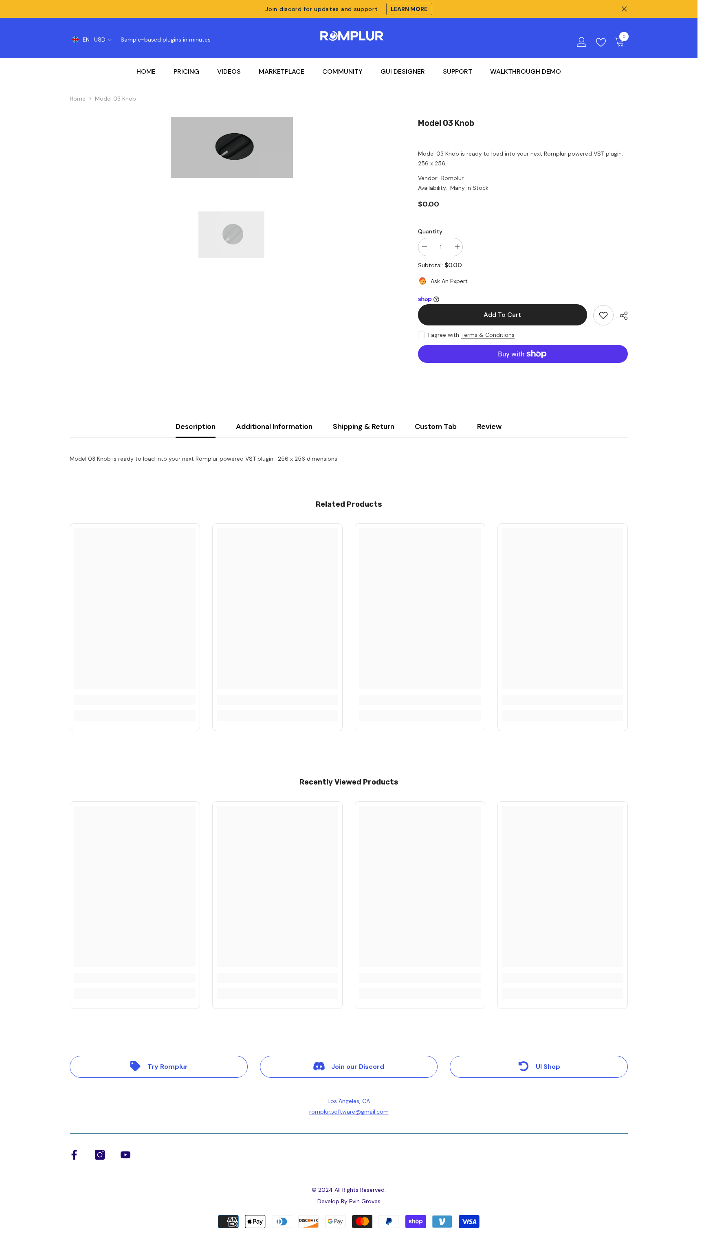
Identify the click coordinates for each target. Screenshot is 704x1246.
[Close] (419, 527)
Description (196, 426)
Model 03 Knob (446, 123)
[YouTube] (125, 1155)
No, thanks (357, 694)
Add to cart (500, 314)
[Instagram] (100, 1155)
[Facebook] (74, 1155)
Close (624, 9)
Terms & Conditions (488, 334)
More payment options (523, 368)
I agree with (443, 334)
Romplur (452, 178)
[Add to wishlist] (603, 315)
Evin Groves (365, 1201)
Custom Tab (436, 426)
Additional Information (274, 426)
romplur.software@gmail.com (349, 1111)
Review (489, 426)
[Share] (621, 315)
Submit (352, 639)
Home (78, 98)
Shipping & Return (363, 426)
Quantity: (431, 231)
